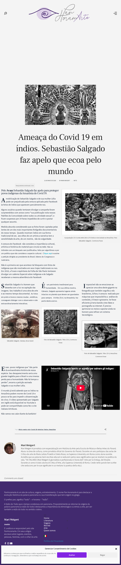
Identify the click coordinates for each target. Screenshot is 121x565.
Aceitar (72, 555)
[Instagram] (8, 543)
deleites (40, 429)
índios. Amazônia (50, 429)
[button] (116, 548)
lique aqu (48, 253)
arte (29, 429)
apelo (25, 429)
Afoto (21, 429)
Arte (75, 180)
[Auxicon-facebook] (5, 543)
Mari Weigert (65, 180)
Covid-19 (34, 429)
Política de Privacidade (53, 541)
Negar (102, 555)
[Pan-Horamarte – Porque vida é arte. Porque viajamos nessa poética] (60, 13)
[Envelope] (11, 543)
